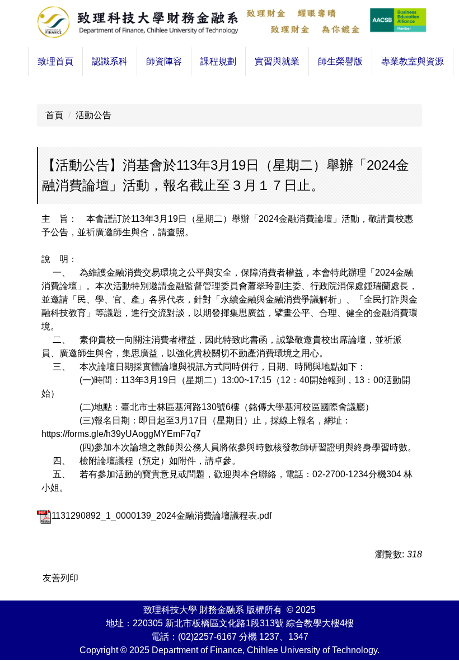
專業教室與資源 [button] (412, 61)
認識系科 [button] (110, 61)
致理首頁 (55, 61)
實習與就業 (277, 61)
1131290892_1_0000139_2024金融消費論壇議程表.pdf (161, 515)
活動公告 (93, 115)
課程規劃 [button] (218, 61)
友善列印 (60, 578)
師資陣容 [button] (164, 61)
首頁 (54, 115)
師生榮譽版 (340, 61)
